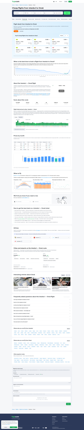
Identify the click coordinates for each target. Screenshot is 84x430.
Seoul (58, 346)
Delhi (30, 348)
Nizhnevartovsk (16, 344)
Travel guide (53, 419)
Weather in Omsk (17, 175)
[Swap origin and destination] (23, 13)
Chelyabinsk (33, 346)
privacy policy (8, 424)
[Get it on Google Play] (20, 428)
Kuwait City (54, 334)
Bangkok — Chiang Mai (40, 361)
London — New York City (24, 360)
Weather (28, 258)
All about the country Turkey (35, 258)
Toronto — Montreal (32, 361)
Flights (17, 5)
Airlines (58, 19)
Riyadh (64, 332)
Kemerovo (15, 348)
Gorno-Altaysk (31, 344)
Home (13, 5)
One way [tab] (16, 117)
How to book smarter (52, 19)
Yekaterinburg (42, 344)
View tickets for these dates (19, 129)
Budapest (26, 348)
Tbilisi (42, 334)
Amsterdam (40, 332)
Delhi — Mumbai (32, 360)
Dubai (15, 332)
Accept (13, 427)
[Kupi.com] (15, 1)
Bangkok (65, 346)
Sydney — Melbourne (43, 358)
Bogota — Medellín (39, 360)
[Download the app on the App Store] (54, 2)
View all (61, 35)
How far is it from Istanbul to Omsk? (20, 302)
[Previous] (65, 35)
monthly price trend (30, 218)
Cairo (57, 332)
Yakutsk (62, 344)
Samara (45, 346)
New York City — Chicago (51, 358)
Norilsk (46, 344)
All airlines (53, 422)
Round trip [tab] (20, 117)
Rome (44, 332)
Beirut (29, 332)
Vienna (60, 332)
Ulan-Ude (24, 346)
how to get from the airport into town (39, 93)
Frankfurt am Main (34, 332)
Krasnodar (15, 346)
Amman (15, 334)
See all (68, 328)
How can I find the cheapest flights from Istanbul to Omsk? (24, 319)
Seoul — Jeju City (25, 358)
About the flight (18, 19)
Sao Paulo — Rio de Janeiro (34, 358)
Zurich (59, 334)
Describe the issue (16, 376)
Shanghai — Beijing (17, 361)
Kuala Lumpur (21, 348)
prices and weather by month (46, 177)
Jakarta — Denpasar (25, 361)
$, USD (66, 1)
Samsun (53, 332)
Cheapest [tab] (16, 31)
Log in (70, 1)
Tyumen (28, 346)
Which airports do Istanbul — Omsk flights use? (22, 310)
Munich (22, 334)
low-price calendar (35, 94)
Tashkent (25, 344)
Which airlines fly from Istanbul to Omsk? (21, 307)
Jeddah (22, 332)
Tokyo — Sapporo (16, 360)
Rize (19, 334)
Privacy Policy (64, 419)
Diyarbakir (29, 334)
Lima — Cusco (67, 361)
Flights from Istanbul (23, 5)
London (49, 346)
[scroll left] (14, 123)
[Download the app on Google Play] (56, 2)
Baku (25, 332)
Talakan (20, 346)
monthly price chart (45, 94)
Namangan (67, 344)
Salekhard (36, 344)
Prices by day (24, 19)
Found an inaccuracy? (67, 296)
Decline (5, 427)
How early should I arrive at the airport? (21, 321)
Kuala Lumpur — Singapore (49, 361)
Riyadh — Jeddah (60, 360)
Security (63, 418)
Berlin (26, 334)
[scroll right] (69, 123)
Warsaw (38, 334)
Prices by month (31, 19)
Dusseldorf (68, 332)
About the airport (23, 266)
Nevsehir (34, 334)
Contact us (53, 418)
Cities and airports (64, 19)
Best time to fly (37, 19)
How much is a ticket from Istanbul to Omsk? (22, 313)
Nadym (54, 344)
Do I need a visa (44, 19)
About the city (16, 258)
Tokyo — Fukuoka (46, 360)
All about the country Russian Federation (50, 260)
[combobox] (19, 13)
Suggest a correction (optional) (18, 384)
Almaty (46, 334)
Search (67, 12)
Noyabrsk (58, 344)
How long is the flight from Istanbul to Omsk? (22, 299)
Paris (18, 332)
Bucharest (48, 332)
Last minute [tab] (21, 31)
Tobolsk (22, 344)
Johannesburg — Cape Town (59, 361)
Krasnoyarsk (54, 346)
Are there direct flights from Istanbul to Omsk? (22, 305)
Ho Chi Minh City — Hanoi (61, 358)
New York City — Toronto (18, 358)
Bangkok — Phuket (53, 360)
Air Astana (38, 230)
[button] (16, 123)
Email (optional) (15, 390)
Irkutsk (50, 344)
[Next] (67, 35)
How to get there (22, 258)
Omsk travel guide (29, 93)
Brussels (49, 334)
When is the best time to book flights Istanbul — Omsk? (23, 316)
